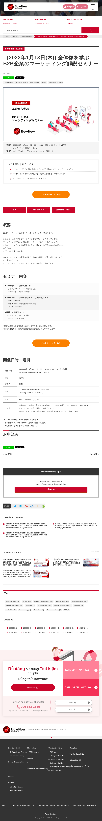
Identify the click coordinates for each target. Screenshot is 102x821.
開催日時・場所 (63, 210)
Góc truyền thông (55, 748)
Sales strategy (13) (25, 610)
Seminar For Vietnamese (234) (43, 601)
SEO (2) (66, 610)
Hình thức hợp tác (16, 791)
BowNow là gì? (14, 748)
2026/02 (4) (83, 628)
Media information (74, 19)
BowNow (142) (30, 605)
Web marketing (34, 82)
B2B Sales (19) (78, 605)
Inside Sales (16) (11, 610)
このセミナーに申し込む (51, 194)
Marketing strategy (22, 82)
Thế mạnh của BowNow (18, 752)
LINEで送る (8, 78)
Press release (40, 19)
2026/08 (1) (13, 628)
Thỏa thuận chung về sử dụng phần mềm (53, 805)
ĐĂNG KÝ (51, 489)
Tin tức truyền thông (57, 759)
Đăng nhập (74, 760)
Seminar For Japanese (56, 82)
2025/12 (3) (27, 632)
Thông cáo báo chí (57, 756)
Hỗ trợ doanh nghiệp (16, 762)
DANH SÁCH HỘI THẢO (78, 687)
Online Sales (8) (39, 610)
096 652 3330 (30, 707)
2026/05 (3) (41, 628)
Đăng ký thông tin (16, 787)
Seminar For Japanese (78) (62, 605)
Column (70, 24)
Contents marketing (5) (54, 610)
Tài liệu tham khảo (77, 754)
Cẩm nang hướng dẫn (78, 766)
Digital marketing (9, 82)
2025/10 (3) (55, 632)
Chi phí (30, 758)
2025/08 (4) (83, 632)
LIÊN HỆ (72, 703)
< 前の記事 (7, 454)
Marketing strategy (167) (79, 601)
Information (8, 19)
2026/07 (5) (27, 628)
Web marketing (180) (62, 601)
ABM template (34, 752)
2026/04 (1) (55, 628)
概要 (15, 210)
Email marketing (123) (44, 605)
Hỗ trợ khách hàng (17, 756)
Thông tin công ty (51, 814)
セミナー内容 (39, 210)
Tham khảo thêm (56, 770)
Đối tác (11, 783)
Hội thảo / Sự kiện (56, 763)
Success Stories (42, 24)
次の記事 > (94, 454)
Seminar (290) (27, 601)
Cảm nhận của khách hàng (37, 769)
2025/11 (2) (41, 632)
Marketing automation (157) (14, 605)
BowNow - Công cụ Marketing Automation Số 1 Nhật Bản (47, 730)
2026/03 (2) (69, 628)
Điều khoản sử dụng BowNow (83, 805)
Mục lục (5, 805)
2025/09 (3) (69, 632)
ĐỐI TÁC (72, 710)
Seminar (43, 82)
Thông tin (53, 752)
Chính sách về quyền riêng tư (21, 805)
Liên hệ (11, 776)
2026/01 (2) (13, 632)
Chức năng (31, 748)
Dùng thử (73, 748)
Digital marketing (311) (12, 601)
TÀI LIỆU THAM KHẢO (77, 670)
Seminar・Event (10, 24)
